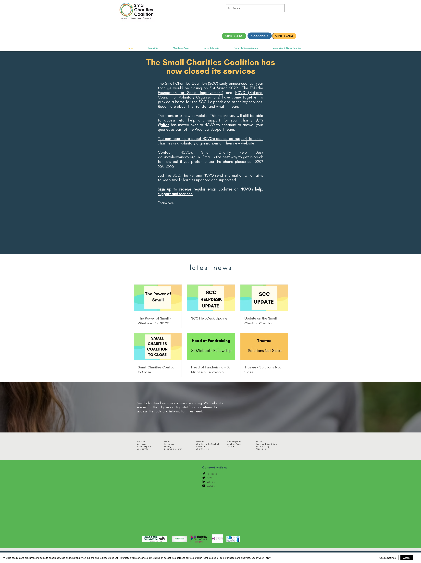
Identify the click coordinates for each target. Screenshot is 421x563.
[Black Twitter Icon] (204, 478)
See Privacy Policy (261, 557)
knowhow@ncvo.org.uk (181, 157)
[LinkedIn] (204, 482)
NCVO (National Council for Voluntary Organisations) (210, 94)
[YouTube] (204, 485)
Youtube (211, 486)
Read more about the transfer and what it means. (199, 106)
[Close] (417, 557)
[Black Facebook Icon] (204, 474)
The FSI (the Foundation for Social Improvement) (210, 90)
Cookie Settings (387, 557)
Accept (406, 557)
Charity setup (202, 449)
